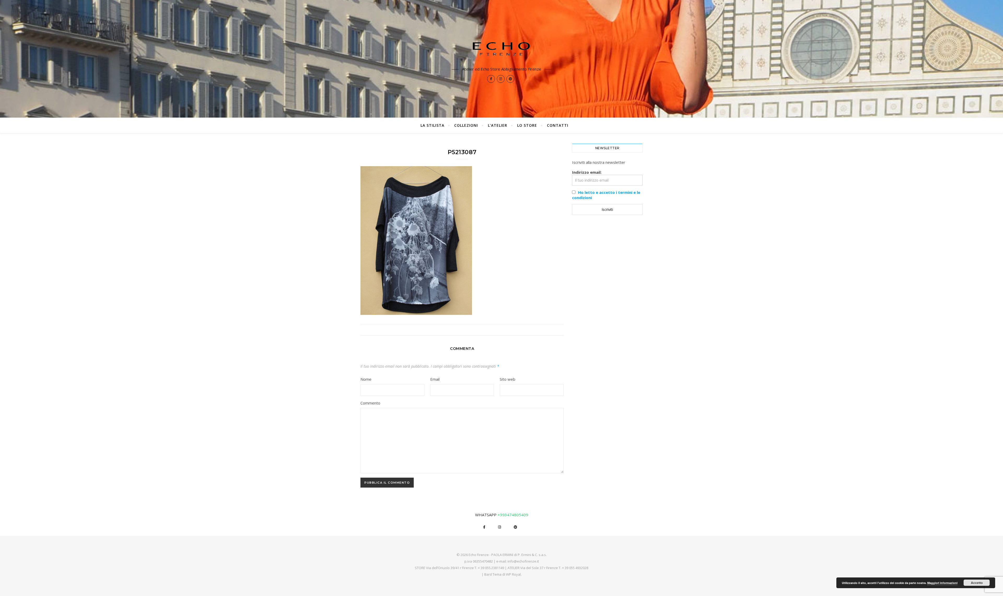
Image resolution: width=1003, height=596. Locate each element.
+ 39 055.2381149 (491, 567)
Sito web (507, 379)
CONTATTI (557, 125)
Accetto (977, 582)
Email (435, 379)
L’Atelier (497, 125)
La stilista (432, 125)
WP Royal (513, 574)
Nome (365, 379)
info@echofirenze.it (523, 561)
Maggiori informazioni (942, 583)
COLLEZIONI (466, 125)
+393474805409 (513, 514)
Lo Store (527, 125)
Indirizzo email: (587, 172)
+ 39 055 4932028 (575, 567)
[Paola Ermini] (501, 48)
